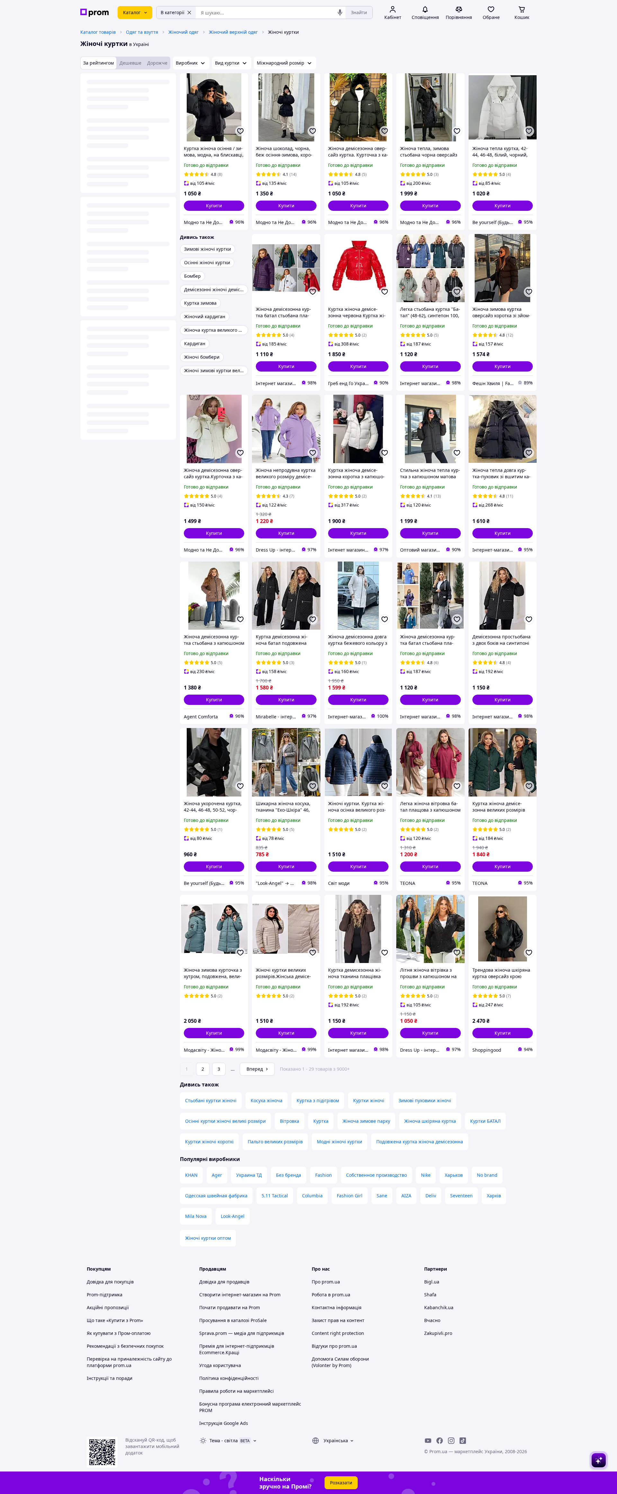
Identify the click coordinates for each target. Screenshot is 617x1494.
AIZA (406, 1195)
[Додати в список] (240, 131)
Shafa (430, 1295)
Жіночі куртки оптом (208, 1238)
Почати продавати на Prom (229, 1307)
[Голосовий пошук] (340, 12)
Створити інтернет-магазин (230, 1295)
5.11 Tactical (275, 1195)
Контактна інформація (337, 1307)
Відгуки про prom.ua (334, 1346)
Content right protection (338, 1333)
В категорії (172, 12)
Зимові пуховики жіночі (424, 1100)
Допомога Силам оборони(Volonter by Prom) (340, 1362)
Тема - (224, 1440)
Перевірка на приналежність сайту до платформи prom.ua (129, 1362)
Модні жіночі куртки (339, 1141)
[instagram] (451, 1440)
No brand (487, 1175)
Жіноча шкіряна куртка (430, 1121)
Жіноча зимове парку (366, 1121)
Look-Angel (233, 1216)
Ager (217, 1175)
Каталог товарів (98, 32)
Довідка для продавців (224, 1282)
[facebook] (439, 1440)
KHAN (191, 1175)
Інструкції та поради (109, 1378)
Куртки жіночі (368, 1100)
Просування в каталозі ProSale (233, 1320)
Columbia (312, 1195)
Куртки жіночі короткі (209, 1141)
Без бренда (288, 1175)
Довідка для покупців (110, 1282)
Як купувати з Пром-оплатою (119, 1333)
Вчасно (432, 1320)
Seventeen (461, 1195)
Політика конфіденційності (229, 1378)
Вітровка (289, 1121)
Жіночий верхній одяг (233, 32)
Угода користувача (220, 1365)
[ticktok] (463, 1440)
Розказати (341, 1483)
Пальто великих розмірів (275, 1141)
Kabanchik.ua (438, 1307)
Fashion (323, 1175)
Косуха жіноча (266, 1100)
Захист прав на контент (338, 1320)
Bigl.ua (431, 1282)
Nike (426, 1175)
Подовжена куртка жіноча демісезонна (419, 1141)
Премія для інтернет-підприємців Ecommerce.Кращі (236, 1349)
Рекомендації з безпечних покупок (125, 1346)
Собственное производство (376, 1175)
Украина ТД (249, 1175)
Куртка (320, 1121)
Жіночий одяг (183, 32)
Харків (494, 1195)
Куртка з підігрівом (318, 1100)
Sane (382, 1195)
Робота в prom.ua (331, 1295)
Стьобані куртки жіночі (211, 1100)
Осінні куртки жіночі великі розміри (225, 1121)
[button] (214, 206)
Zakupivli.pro (438, 1333)
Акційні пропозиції (108, 1307)
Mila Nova (196, 1216)
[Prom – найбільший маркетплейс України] (94, 13)
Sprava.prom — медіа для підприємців (241, 1333)
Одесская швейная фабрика (216, 1195)
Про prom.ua (326, 1282)
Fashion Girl (349, 1195)
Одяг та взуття (142, 32)
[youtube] (428, 1440)
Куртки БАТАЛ (485, 1121)
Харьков (454, 1175)
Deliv (430, 1195)
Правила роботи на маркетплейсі (236, 1391)
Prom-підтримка (104, 1295)
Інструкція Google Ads (223, 1423)
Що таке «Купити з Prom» (115, 1320)
